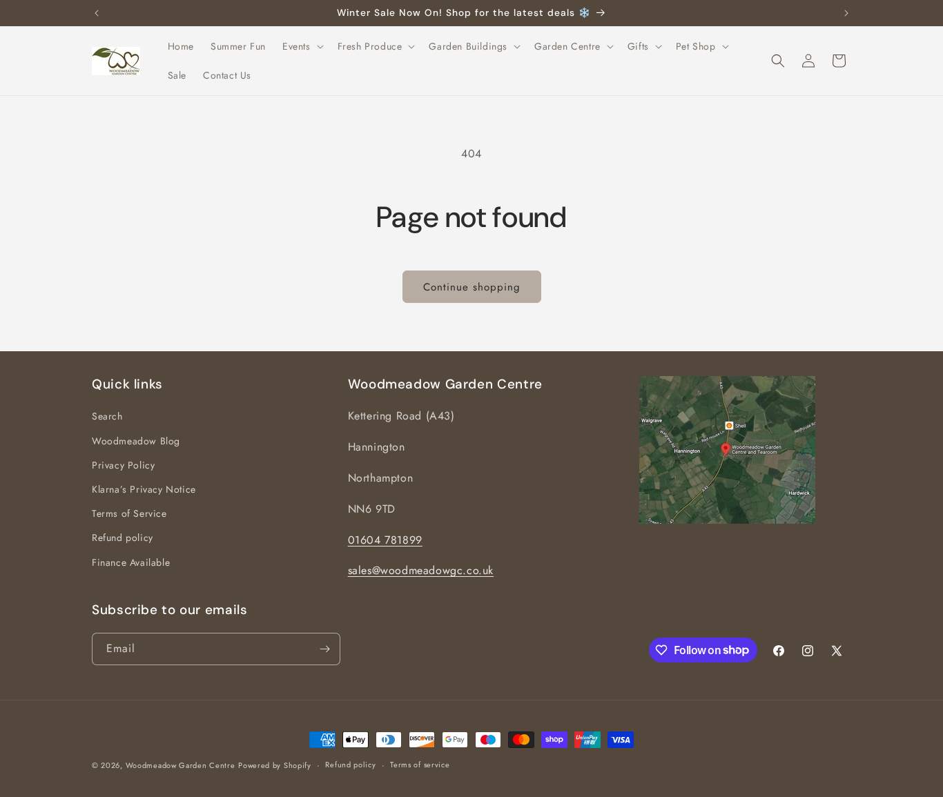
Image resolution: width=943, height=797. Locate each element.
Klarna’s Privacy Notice (144, 489)
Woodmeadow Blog (136, 441)
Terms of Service (129, 513)
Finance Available (131, 562)
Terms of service (419, 764)
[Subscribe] (324, 649)
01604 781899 (385, 540)
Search (107, 417)
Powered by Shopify (274, 765)
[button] (301, 46)
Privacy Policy (123, 465)
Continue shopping (472, 287)
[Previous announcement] (96, 13)
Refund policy (122, 537)
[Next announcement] (846, 13)
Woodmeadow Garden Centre (180, 765)
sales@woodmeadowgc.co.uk (421, 571)
